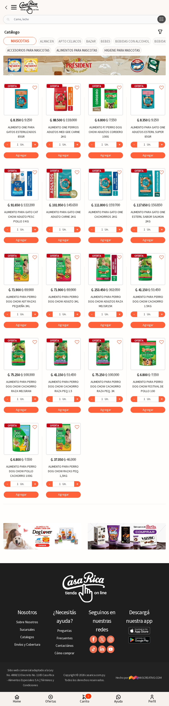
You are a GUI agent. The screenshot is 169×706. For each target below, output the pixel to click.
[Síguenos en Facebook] (93, 639)
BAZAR (91, 41)
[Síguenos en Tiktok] (93, 649)
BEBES (105, 41)
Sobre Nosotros (27, 622)
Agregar (21, 155)
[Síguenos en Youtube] (110, 649)
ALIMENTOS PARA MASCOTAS (77, 50)
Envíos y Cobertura (27, 644)
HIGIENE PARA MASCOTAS (122, 50)
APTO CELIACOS (70, 41)
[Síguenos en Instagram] (110, 639)
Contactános (64, 645)
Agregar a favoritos (21, 82)
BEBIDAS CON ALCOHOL (132, 41)
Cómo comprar (64, 653)
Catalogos (27, 637)
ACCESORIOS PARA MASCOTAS (28, 50)
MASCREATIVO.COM (150, 678)
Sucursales (27, 629)
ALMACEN (47, 41)
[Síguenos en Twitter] (102, 639)
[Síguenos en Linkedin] (102, 649)
